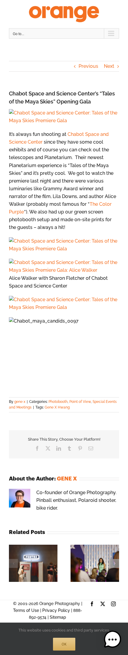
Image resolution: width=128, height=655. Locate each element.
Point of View (80, 402)
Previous (88, 66)
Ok (64, 644)
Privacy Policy (56, 610)
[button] (13, 563)
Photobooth (58, 402)
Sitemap (58, 617)
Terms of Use (26, 610)
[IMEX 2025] (95, 547)
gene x (19, 402)
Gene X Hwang (57, 407)
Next (109, 66)
